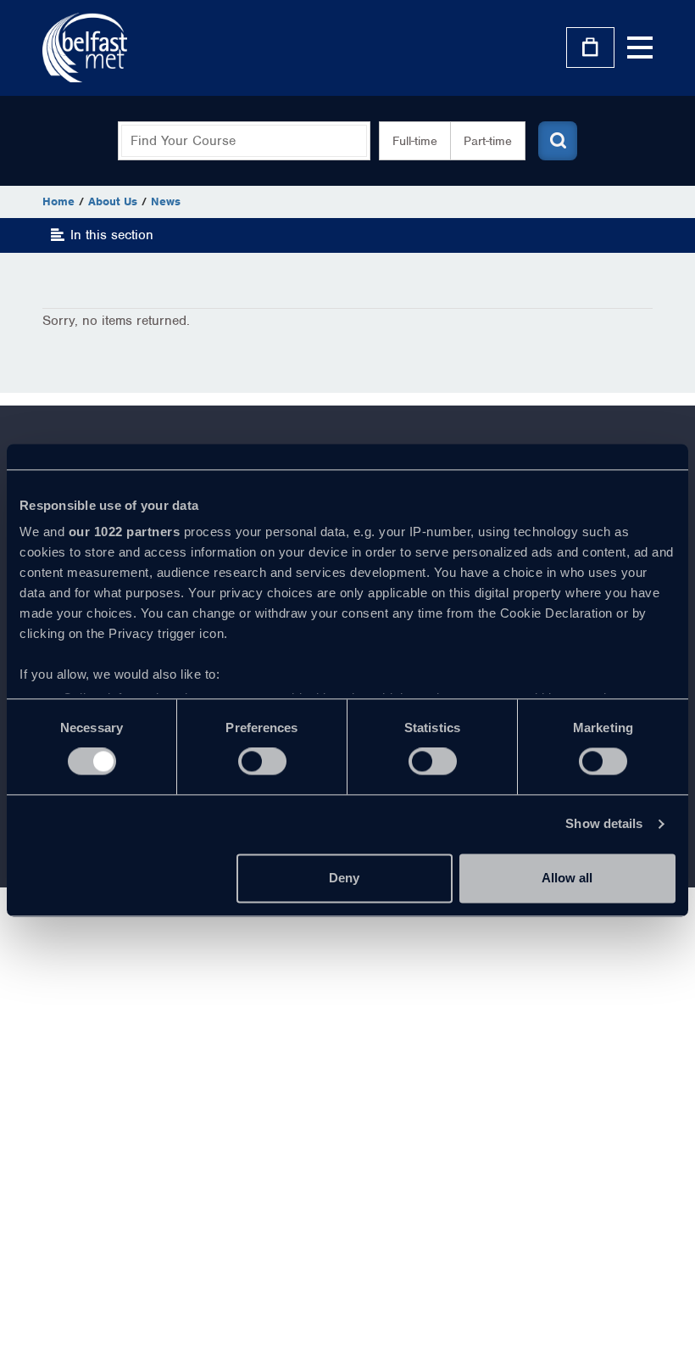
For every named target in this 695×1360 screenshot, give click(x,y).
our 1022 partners (125, 531)
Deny (344, 877)
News (166, 201)
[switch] (262, 761)
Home (58, 201)
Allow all (567, 877)
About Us (112, 201)
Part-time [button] (488, 140)
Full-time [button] (414, 140)
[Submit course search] (557, 140)
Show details (603, 824)
